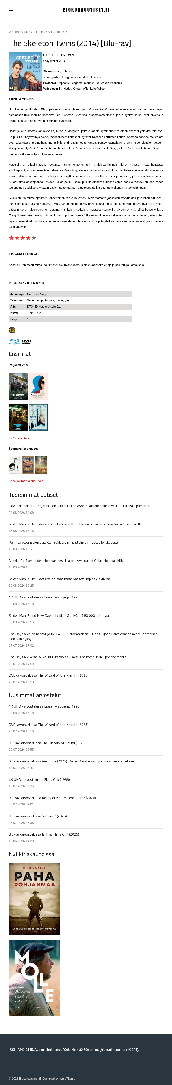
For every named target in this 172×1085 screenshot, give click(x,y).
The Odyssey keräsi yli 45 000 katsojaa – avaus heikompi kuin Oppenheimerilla (67, 657)
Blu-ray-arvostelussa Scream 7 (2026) (38, 816)
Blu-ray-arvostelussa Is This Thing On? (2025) (44, 834)
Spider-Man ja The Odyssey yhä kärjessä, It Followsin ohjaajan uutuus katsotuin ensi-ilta (75, 524)
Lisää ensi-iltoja (19, 438)
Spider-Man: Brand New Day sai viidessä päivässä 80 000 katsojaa (59, 615)
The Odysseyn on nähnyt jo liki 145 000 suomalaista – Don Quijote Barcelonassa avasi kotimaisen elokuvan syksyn (83, 636)
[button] (11, 9)
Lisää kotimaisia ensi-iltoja (26, 481)
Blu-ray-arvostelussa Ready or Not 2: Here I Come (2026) (52, 797)
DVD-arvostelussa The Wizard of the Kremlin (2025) (48, 675)
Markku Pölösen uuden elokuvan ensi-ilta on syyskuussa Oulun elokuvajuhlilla (66, 560)
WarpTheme (67, 1078)
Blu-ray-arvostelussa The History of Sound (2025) (47, 742)
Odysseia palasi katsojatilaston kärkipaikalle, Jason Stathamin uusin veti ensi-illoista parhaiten (79, 505)
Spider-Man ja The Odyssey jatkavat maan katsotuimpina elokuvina (59, 579)
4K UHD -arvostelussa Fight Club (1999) (39, 779)
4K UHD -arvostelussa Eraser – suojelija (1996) (44, 597)
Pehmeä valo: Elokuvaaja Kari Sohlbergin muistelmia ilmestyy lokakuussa (63, 542)
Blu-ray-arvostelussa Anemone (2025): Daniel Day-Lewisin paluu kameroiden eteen (71, 761)
